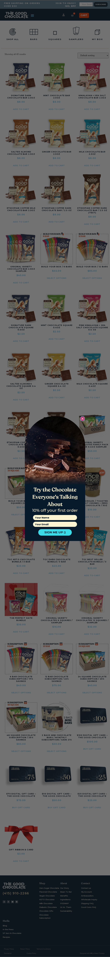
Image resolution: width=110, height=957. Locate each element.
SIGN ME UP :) (55, 532)
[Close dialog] (82, 419)
